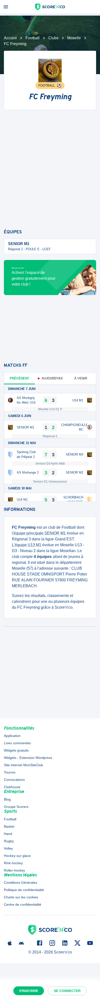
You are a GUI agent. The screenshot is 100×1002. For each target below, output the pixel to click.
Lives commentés (17, 743)
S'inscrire (28, 991)
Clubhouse (12, 787)
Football (32, 38)
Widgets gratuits (16, 750)
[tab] (50, 378)
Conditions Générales (20, 882)
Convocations (14, 780)
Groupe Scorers (16, 807)
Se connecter (67, 991)
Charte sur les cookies (21, 897)
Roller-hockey (14, 870)
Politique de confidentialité (24, 890)
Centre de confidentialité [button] (22, 904)
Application (12, 736)
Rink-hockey (13, 863)
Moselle (74, 38)
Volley (8, 848)
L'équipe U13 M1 (26, 545)
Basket (9, 826)
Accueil (10, 38)
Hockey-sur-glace (17, 856)
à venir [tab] (80, 378)
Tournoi (9, 772)
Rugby (9, 841)
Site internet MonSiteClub (23, 765)
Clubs (53, 38)
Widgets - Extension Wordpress (28, 758)
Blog (7, 799)
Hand (8, 834)
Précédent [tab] (19, 378)
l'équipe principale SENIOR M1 (39, 533)
